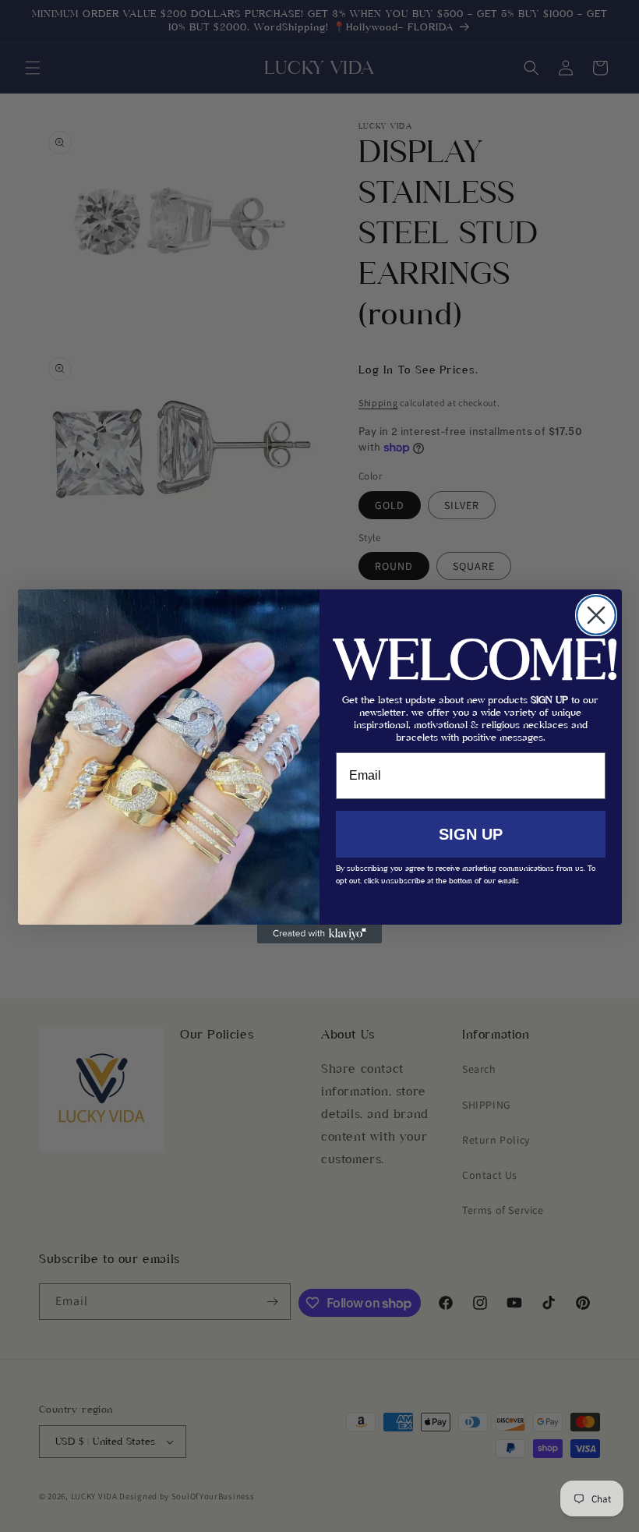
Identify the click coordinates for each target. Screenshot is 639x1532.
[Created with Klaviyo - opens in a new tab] (319, 934)
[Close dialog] (596, 615)
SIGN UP (471, 834)
